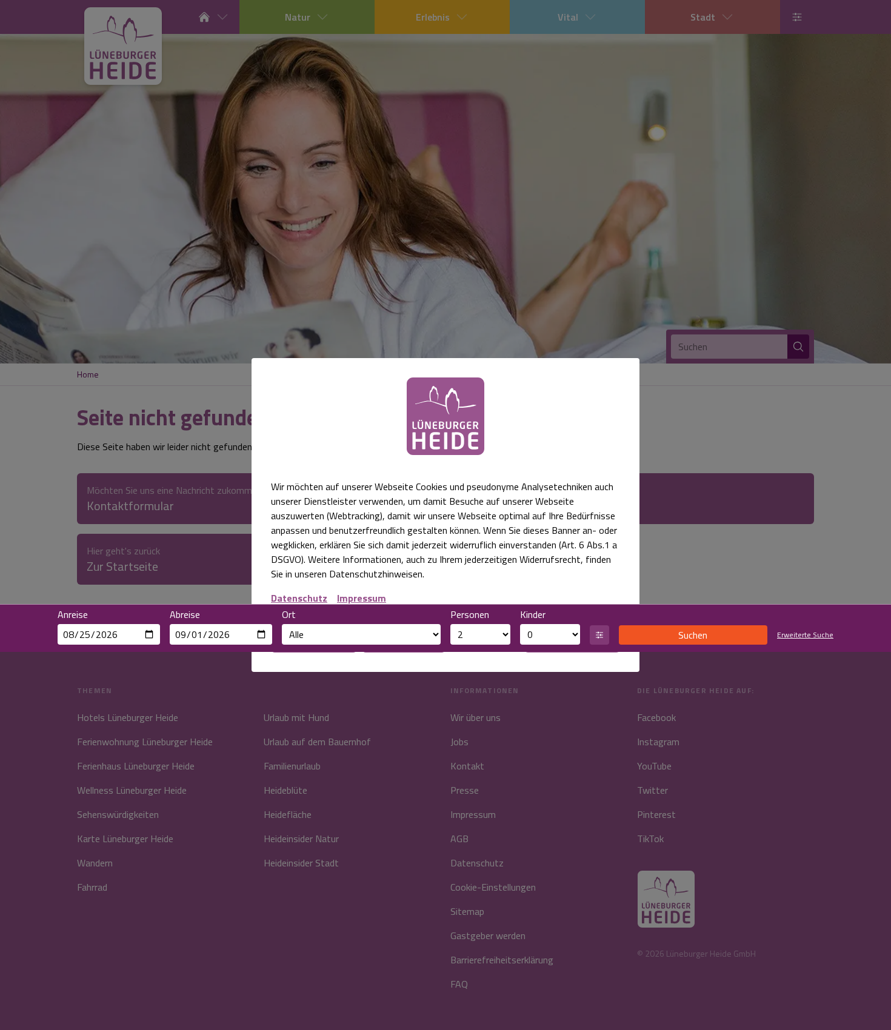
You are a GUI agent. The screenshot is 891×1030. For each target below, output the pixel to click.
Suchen (692, 635)
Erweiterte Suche (805, 635)
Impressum (361, 598)
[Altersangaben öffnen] (599, 635)
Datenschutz (299, 598)
